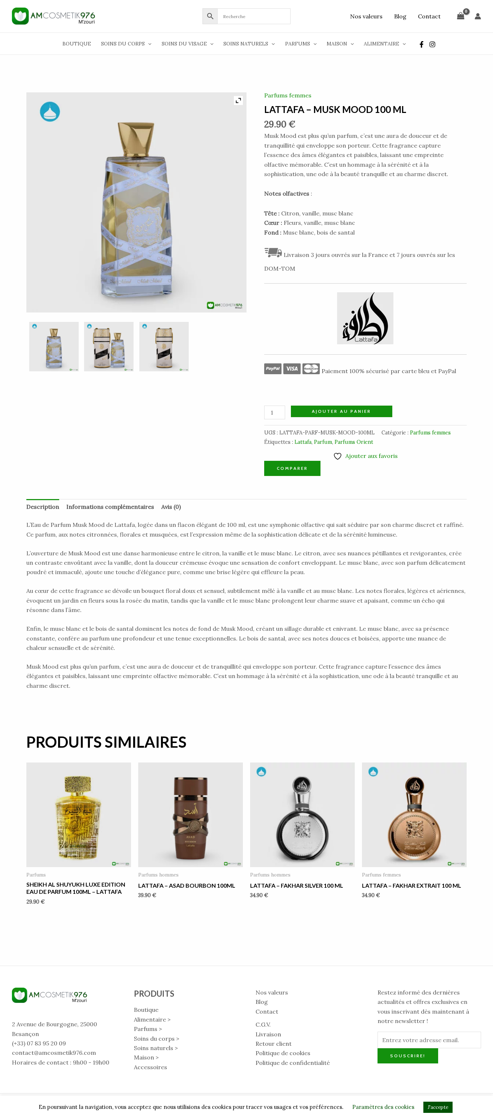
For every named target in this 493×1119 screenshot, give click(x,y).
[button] (148, 44)
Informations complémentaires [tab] (110, 506)
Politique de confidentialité (293, 1062)
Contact (429, 16)
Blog (400, 16)
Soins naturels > (156, 1048)
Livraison (268, 1034)
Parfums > (148, 1028)
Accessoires (150, 1067)
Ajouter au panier (341, 411)
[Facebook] (421, 44)
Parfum (323, 442)
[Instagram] (432, 44)
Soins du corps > (156, 1038)
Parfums (297, 43)
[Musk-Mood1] (109, 346)
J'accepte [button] (438, 1107)
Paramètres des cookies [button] (383, 1106)
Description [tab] (42, 506)
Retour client (274, 1043)
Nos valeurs (366, 16)
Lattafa (303, 442)
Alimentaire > (152, 1019)
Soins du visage (184, 43)
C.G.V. (263, 1024)
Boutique (76, 43)
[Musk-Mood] (54, 346)
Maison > (146, 1057)
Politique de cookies (283, 1053)
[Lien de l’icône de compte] (478, 16)
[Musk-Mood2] (164, 346)
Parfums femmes (287, 95)
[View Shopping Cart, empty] (460, 16)
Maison (337, 43)
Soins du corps (123, 43)
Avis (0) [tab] (171, 506)
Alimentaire (381, 43)
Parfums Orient (354, 442)
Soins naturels (245, 43)
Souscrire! (408, 1055)
